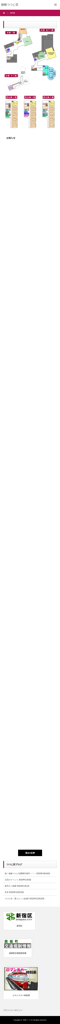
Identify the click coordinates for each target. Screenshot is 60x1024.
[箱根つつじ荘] (9, 5)
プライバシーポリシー (12, 1010)
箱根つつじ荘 (28, 1020)
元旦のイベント (11, 880)
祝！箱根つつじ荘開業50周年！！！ (20, 873)
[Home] (4, 13)
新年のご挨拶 (10, 886)
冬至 (7, 892)
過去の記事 (30, 853)
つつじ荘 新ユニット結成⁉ (17, 898)
